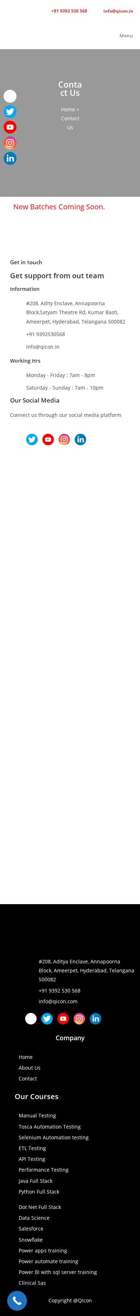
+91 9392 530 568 (68, 11)
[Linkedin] (80, 439)
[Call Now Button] (17, 1301)
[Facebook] (16, 439)
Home (68, 109)
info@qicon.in (117, 11)
